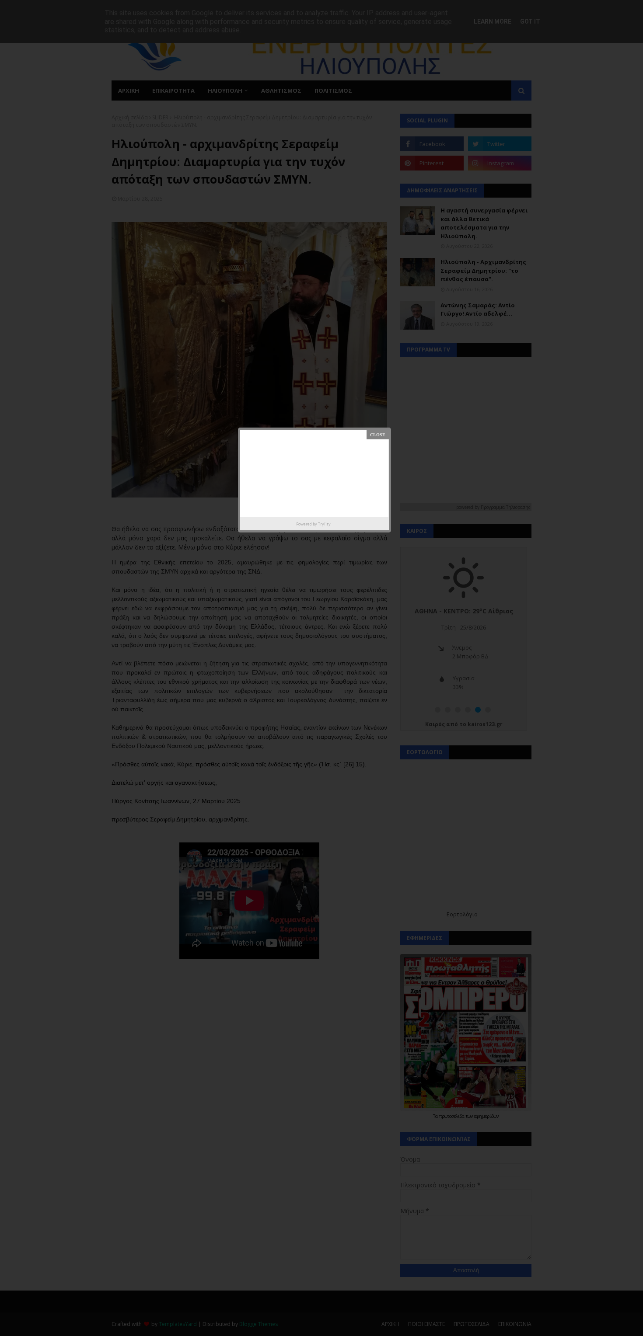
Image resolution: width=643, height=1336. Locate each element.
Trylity (324, 524)
